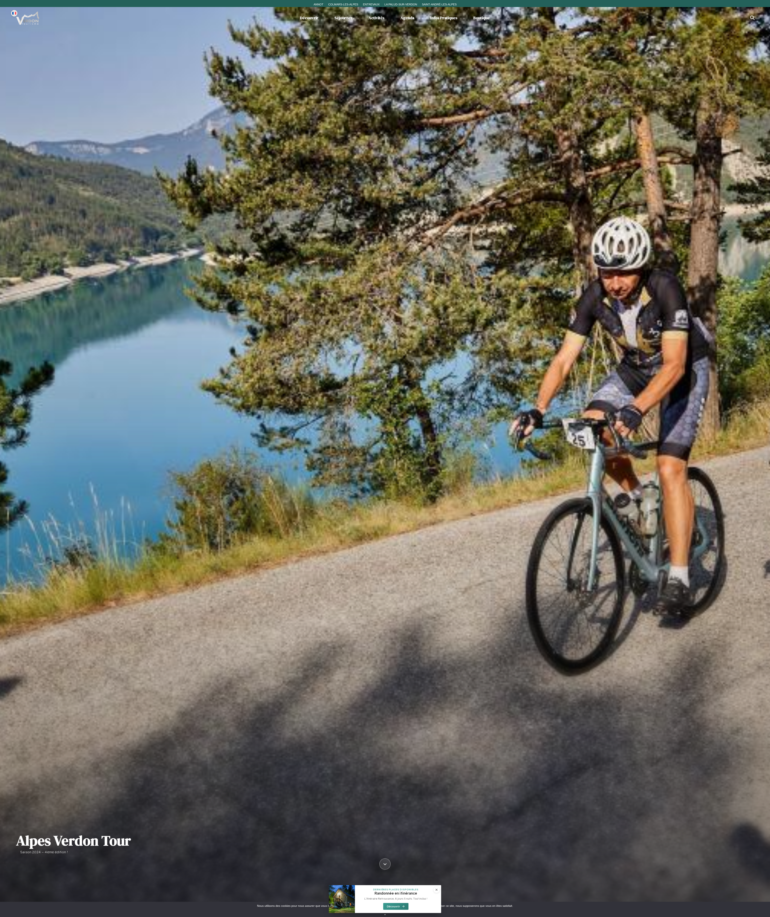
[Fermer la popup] (471, 413)
